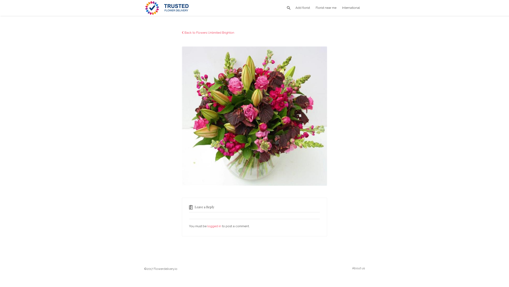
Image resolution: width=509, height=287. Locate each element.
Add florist (302, 8)
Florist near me (326, 8)
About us (358, 268)
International (351, 8)
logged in (214, 226)
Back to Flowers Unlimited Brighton (209, 32)
